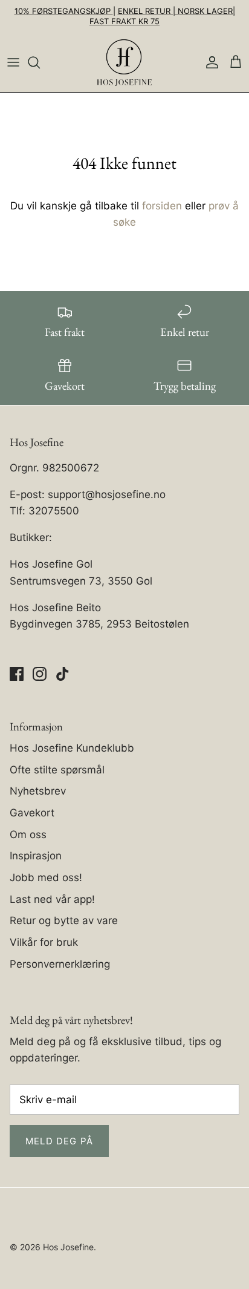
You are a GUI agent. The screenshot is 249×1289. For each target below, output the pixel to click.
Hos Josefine (68, 1247)
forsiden (162, 206)
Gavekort (32, 813)
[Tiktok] (63, 674)
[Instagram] (40, 674)
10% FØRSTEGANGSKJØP (64, 11)
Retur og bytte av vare (64, 920)
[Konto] (209, 62)
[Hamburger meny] (13, 62)
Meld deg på (59, 1141)
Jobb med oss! (46, 877)
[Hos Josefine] (124, 62)
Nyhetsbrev (38, 791)
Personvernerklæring (60, 964)
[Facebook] (17, 674)
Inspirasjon (36, 856)
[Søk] (40, 62)
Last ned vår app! (52, 899)
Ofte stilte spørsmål (57, 770)
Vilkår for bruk (44, 942)
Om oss (28, 834)
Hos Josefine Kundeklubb (72, 748)
